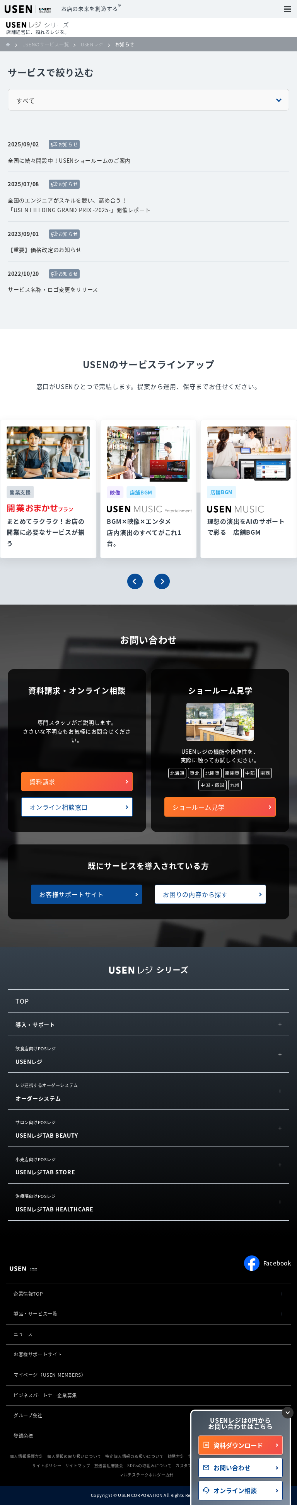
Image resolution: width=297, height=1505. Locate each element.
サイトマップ (77, 1465)
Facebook (277, 1263)
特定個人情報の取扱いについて (134, 1456)
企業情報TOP (28, 1293)
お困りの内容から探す (195, 894)
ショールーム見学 (198, 807)
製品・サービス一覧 (35, 1313)
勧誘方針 (176, 1456)
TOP (22, 1001)
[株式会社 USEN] (11, 44)
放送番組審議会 (109, 1465)
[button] (135, 581)
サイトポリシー (46, 1465)
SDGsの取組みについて (149, 1465)
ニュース (23, 1334)
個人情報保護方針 (26, 1456)
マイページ (50, 1374)
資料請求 (42, 781)
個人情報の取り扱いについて (74, 1456)
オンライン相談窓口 (58, 807)
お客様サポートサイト (71, 894)
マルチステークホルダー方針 (146, 1475)
